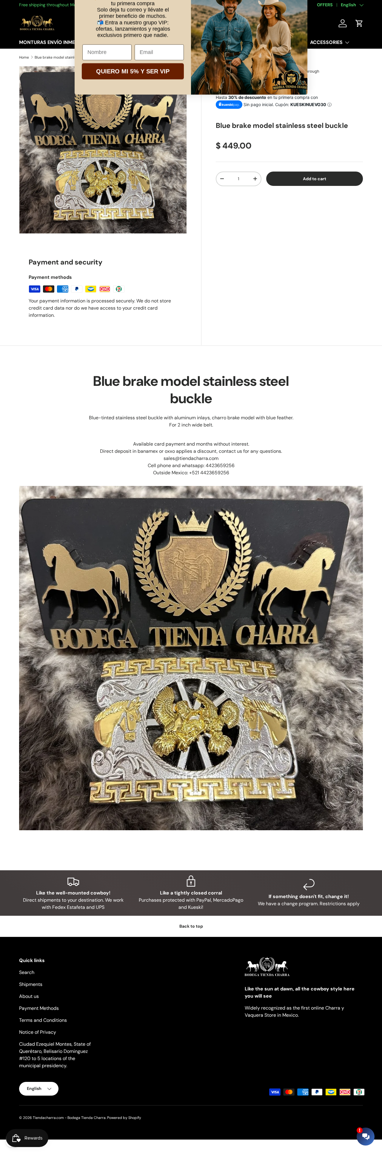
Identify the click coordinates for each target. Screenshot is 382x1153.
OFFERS (325, 4)
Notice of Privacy (37, 1032)
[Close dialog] (300, 13)
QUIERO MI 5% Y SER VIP (132, 105)
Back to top (191, 926)
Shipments (30, 984)
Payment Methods (39, 1008)
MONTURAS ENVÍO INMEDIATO (54, 42)
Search (26, 972)
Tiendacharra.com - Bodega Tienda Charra (69, 1117)
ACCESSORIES (326, 42)
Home (24, 57)
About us (29, 996)
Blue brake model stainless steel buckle (68, 57)
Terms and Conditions (43, 1020)
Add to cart (314, 178)
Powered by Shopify (124, 1117)
